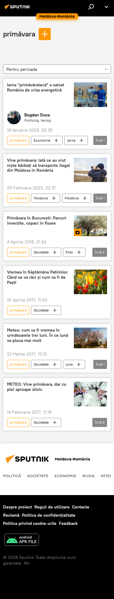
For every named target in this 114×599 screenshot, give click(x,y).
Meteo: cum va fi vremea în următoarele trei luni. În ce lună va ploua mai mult (37, 335)
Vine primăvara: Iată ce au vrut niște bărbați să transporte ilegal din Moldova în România (38, 165)
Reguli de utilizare (52, 507)
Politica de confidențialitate (48, 515)
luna (69, 364)
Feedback (68, 523)
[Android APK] (21, 540)
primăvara (19, 33)
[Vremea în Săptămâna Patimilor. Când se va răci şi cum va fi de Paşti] (90, 282)
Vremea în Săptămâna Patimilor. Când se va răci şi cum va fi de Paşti (37, 277)
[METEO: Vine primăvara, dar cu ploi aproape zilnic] (90, 394)
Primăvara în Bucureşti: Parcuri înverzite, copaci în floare (36, 220)
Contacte (80, 507)
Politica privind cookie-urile (30, 523)
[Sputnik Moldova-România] (18, 9)
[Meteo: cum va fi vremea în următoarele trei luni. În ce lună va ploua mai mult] (90, 338)
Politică (12, 475)
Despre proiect (17, 507)
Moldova (41, 198)
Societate (41, 252)
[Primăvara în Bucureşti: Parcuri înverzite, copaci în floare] (90, 225)
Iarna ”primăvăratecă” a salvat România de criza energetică (35, 87)
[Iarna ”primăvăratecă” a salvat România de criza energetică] (90, 94)
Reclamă (11, 515)
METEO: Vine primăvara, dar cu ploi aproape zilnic (36, 387)
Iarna (71, 140)
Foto (69, 252)
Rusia (88, 475)
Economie (42, 140)
